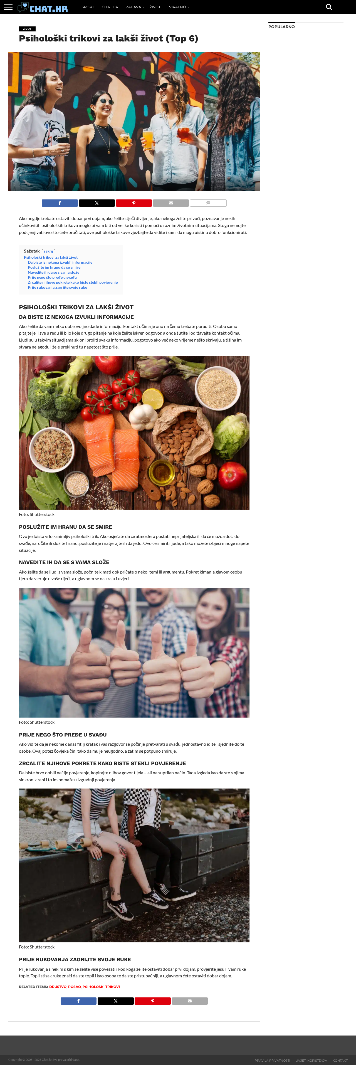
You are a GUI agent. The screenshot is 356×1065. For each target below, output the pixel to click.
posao (74, 987)
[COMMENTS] (208, 201)
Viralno (177, 7)
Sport (88, 7)
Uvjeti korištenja (311, 1060)
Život (155, 7)
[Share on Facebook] (60, 201)
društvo (57, 987)
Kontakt (340, 1060)
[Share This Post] (97, 201)
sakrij (48, 251)
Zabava (133, 7)
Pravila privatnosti (272, 1060)
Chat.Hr (110, 7)
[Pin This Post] (134, 201)
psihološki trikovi (101, 987)
